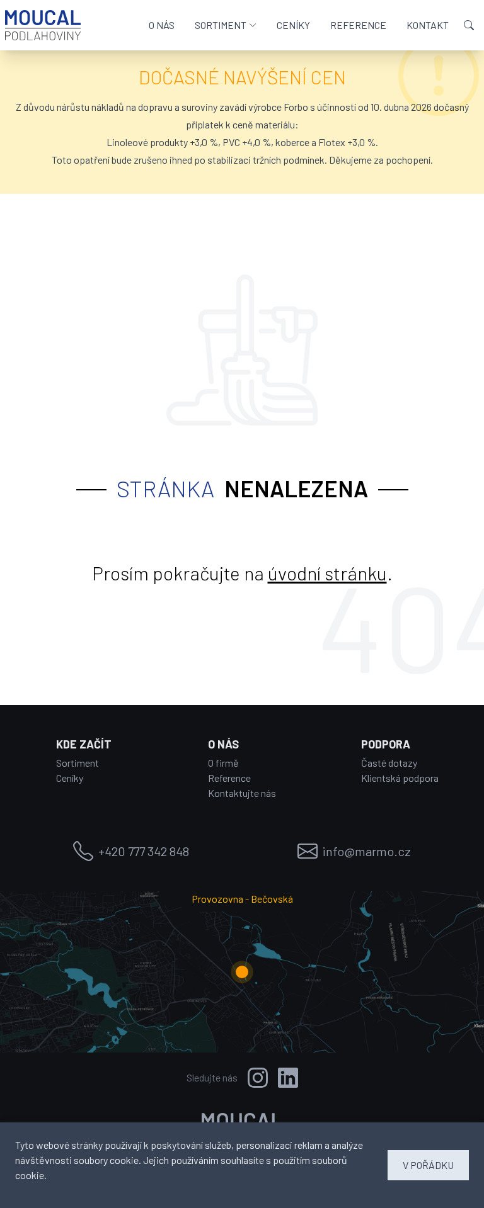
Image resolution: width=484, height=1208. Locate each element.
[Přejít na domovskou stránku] (43, 25)
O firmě (223, 763)
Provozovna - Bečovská (242, 899)
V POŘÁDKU (428, 1165)
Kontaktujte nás (242, 793)
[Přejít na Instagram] (258, 1078)
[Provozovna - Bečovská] (242, 972)
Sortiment (77, 763)
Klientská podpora (400, 778)
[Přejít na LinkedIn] (288, 1078)
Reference (229, 778)
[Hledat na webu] (469, 25)
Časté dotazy (389, 763)
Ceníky (69, 778)
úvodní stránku (327, 573)
